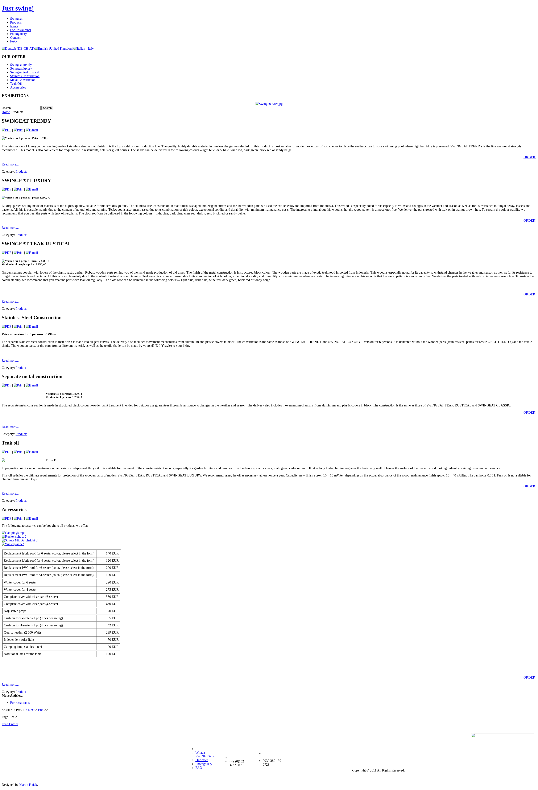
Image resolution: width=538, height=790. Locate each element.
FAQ (13, 41)
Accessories (18, 87)
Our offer (201, 760)
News (14, 26)
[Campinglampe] (13, 533)
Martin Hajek (28, 784)
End (41, 710)
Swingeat (16, 18)
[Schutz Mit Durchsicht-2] (20, 540)
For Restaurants (20, 30)
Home (6, 112)
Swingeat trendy (21, 64)
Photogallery (18, 34)
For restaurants (20, 702)
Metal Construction (23, 80)
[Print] (18, 130)
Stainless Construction (25, 76)
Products (16, 22)
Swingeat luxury (21, 68)
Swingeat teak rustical (24, 72)
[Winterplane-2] (13, 544)
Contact (15, 37)
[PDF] (6, 130)
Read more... (10, 164)
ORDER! (529, 157)
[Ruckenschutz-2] (14, 536)
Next (31, 710)
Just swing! (18, 8)
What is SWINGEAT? (204, 754)
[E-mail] (32, 130)
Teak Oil (16, 83)
